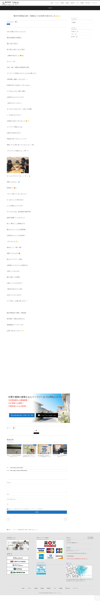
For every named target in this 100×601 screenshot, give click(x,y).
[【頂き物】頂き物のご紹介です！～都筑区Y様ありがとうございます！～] (29, 453)
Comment (8, 482)
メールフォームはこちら (48, 415)
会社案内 (67, 2)
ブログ (77, 2)
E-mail (8, 499)
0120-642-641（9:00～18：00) (23, 415)
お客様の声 (72, 2)
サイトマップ (94, 2)
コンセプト (57, 2)
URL (7, 504)
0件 (14, 428)
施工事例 (62, 2)
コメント (9, 428)
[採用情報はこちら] (18, 549)
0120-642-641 (71, 556)
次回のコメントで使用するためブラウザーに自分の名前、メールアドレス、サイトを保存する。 (26, 509)
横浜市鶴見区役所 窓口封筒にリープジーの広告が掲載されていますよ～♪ (44, 456)
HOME (52, 2)
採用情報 (82, 2)
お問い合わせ (87, 2)
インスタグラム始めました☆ (72, 542)
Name (8, 494)
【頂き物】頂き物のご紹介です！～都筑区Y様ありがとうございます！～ (29, 456)
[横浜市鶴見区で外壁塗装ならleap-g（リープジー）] (10, 2)
